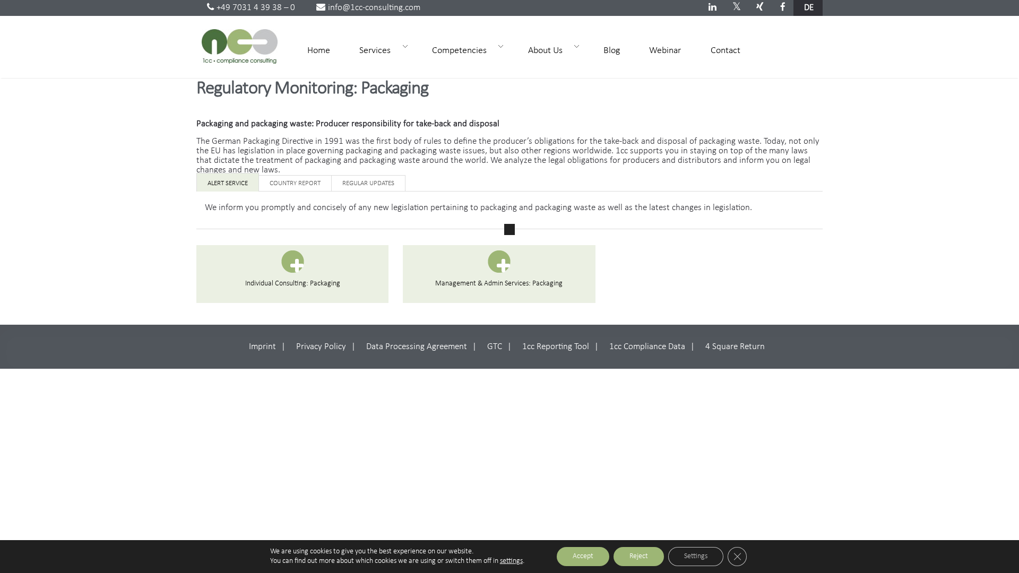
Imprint (262, 346)
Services (370, 50)
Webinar (665, 51)
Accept (583, 556)
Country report (295, 183)
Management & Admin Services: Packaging (499, 284)
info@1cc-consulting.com (374, 7)
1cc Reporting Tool (555, 346)
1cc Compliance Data (647, 346)
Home (318, 51)
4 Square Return (735, 346)
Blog (611, 51)
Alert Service (228, 183)
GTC (494, 346)
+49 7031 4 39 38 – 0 (256, 7)
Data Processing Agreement (416, 346)
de (809, 7)
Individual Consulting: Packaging (292, 284)
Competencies (454, 50)
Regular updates (368, 183)
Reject (638, 556)
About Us (541, 50)
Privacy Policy (321, 346)
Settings (695, 556)
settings (511, 561)
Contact (725, 51)
